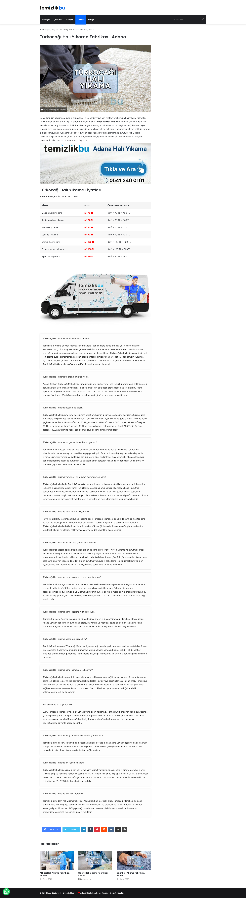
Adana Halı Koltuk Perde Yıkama (94, 893)
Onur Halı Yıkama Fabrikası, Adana (131, 874)
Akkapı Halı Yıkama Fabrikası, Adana (55, 874)
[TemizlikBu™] (52, 8)
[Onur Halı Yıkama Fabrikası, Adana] (134, 860)
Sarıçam (69, 19)
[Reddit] (104, 829)
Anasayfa (46, 19)
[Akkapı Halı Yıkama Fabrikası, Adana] (57, 860)
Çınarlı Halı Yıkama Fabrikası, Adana (93, 874)
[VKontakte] (111, 829)
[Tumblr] (90, 829)
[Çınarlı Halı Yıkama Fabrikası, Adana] (95, 860)
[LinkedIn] (83, 829)
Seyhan (80, 19)
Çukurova (58, 19)
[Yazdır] (124, 829)
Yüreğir (91, 19)
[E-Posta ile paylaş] (118, 829)
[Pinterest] (97, 829)
